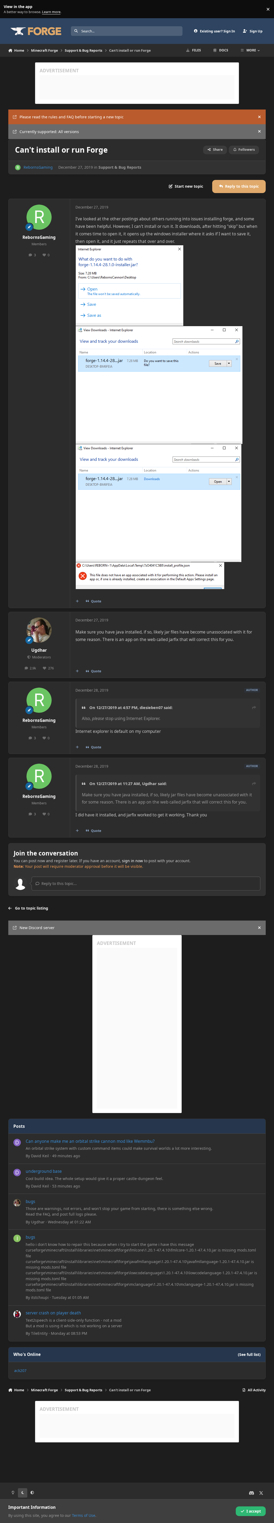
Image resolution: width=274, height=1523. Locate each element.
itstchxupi (40, 1297)
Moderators (41, 657)
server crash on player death (53, 1313)
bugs (30, 1201)
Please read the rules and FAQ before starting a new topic (72, 116)
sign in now (132, 860)
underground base (44, 1171)
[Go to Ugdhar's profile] (39, 630)
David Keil (40, 1155)
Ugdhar (39, 650)
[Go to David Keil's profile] (17, 1142)
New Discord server (37, 927)
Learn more (10, 9)
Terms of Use (83, 1515)
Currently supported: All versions (49, 131)
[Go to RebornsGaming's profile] (18, 167)
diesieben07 (151, 707)
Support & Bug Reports (119, 167)
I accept (253, 1511)
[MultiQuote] (77, 601)
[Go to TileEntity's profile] (17, 1314)
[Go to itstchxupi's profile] (17, 1238)
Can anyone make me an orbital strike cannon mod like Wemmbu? (90, 1141)
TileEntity (39, 1333)
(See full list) (249, 1354)
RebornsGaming (38, 167)
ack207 (20, 1370)
